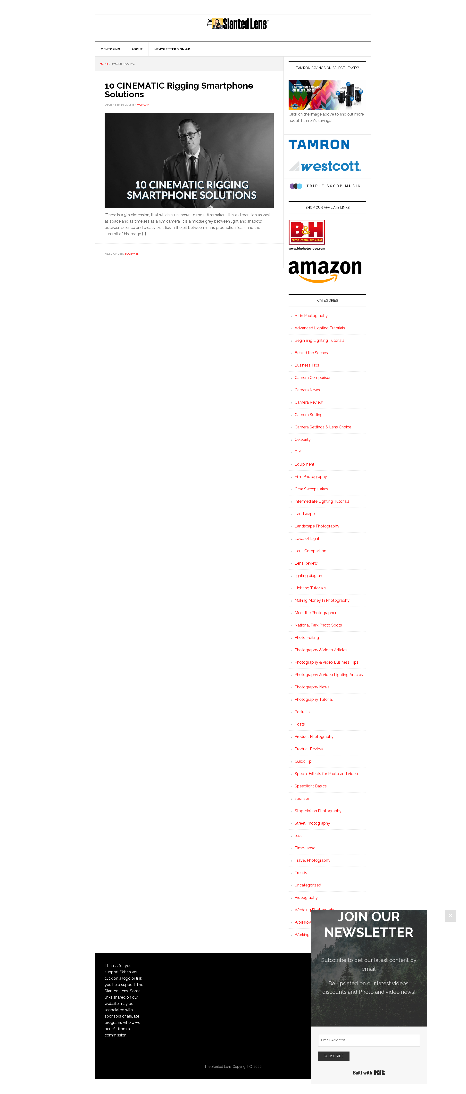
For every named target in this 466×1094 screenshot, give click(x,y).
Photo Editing (307, 637)
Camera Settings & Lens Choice (323, 427)
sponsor (302, 798)
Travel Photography (312, 860)
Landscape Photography (317, 526)
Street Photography (312, 823)
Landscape (305, 513)
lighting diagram (309, 575)
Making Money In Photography (322, 600)
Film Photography (311, 476)
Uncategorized (308, 885)
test (298, 835)
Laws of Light (307, 538)
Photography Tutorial (314, 699)
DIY (298, 452)
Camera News (307, 390)
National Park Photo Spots (318, 625)
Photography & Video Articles (321, 650)
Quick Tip (303, 761)
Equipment (133, 253)
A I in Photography (311, 315)
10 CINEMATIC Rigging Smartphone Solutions (179, 89)
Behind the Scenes (311, 353)
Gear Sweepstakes (311, 489)
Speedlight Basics (311, 786)
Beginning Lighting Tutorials (319, 340)
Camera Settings (310, 414)
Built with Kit (369, 1072)
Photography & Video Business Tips (326, 662)
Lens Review (306, 563)
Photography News (312, 687)
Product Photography (314, 736)
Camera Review (309, 402)
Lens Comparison (310, 551)
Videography (306, 897)
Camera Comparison (313, 377)
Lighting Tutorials (310, 588)
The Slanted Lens (238, 28)
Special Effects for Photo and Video (326, 773)
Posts (300, 724)
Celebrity (303, 439)
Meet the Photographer (315, 612)
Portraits (302, 712)
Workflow (303, 922)
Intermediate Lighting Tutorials (322, 501)
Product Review (309, 749)
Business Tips (307, 365)
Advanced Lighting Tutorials (320, 328)
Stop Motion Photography (318, 811)
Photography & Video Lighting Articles (329, 674)
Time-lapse (305, 848)
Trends (301, 872)
